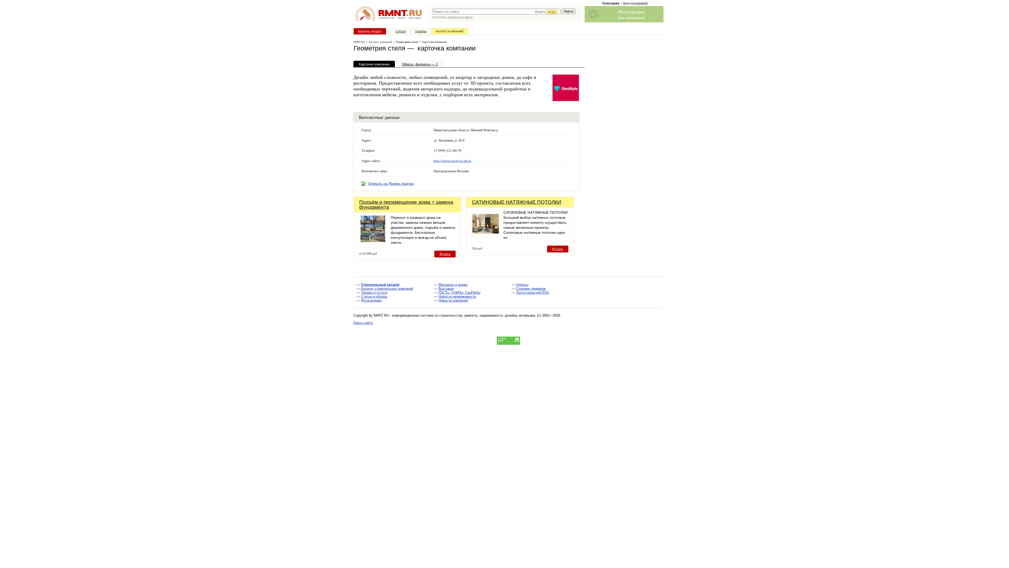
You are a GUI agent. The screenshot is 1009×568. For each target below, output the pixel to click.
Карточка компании (374, 64)
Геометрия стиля (407, 41)
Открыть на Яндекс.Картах (391, 183)
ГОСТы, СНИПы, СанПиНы (459, 293)
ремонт (402, 18)
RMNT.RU (359, 41)
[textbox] (496, 11)
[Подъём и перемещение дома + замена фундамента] (372, 241)
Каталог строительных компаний (387, 289)
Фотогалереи (371, 300)
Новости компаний (453, 300)
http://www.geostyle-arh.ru (452, 160)
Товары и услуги (374, 293)
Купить (445, 254)
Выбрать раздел (370, 31)
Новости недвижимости (457, 296)
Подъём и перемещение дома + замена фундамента (406, 204)
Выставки (446, 289)
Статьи (400, 31)
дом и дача (415, 18)
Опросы (522, 285)
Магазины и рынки (453, 285)
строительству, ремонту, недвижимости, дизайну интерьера (487, 315)
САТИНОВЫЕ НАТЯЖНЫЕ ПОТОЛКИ (516, 202)
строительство (386, 18)
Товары (420, 31)
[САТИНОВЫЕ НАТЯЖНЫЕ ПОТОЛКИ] (485, 236)
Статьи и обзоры (374, 296)
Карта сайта (363, 323)
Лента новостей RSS (532, 293)
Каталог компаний (449, 31)
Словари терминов (531, 289)
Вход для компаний (635, 3)
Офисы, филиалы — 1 (420, 64)
